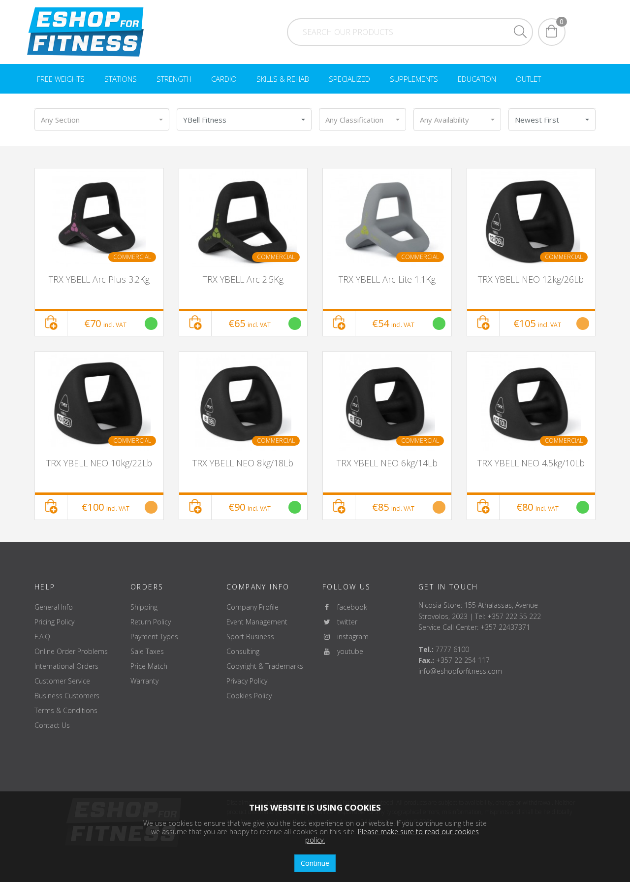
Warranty (144, 681)
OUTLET (528, 79)
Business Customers (66, 695)
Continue (315, 863)
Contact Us (52, 725)
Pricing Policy (54, 621)
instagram (350, 636)
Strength (174, 79)
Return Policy (150, 621)
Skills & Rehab (282, 79)
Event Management (256, 621)
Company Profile (252, 607)
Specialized (349, 79)
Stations (120, 79)
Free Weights (61, 79)
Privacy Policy (246, 681)
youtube (347, 651)
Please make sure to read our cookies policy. (392, 836)
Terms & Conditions (65, 710)
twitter (344, 621)
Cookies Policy (249, 695)
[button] (101, 119)
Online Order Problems (71, 651)
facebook (349, 607)
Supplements (414, 79)
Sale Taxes (147, 651)
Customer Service (62, 681)
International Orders (66, 666)
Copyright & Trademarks (264, 666)
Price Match (148, 666)
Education (477, 79)
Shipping (144, 607)
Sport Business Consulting (250, 644)
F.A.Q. (43, 636)
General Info (53, 607)
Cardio (224, 79)
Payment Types (154, 636)
